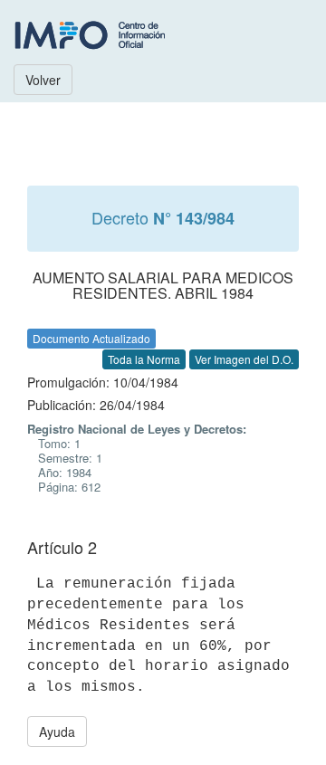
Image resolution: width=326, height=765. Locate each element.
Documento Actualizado (91, 338)
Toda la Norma (144, 359)
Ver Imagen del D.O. (244, 359)
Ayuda (57, 731)
